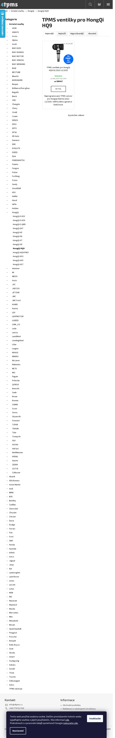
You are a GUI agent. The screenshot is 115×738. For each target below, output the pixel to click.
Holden (15, 208)
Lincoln (12, 584)
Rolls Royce (14, 644)
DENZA (15, 120)
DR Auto (15, 136)
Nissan (12, 624)
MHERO (15, 356)
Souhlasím (95, 718)
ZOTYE (15, 468)
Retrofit (15, 388)
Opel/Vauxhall (15, 628)
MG (10, 596)
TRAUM (15, 428)
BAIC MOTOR (18, 56)
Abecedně (92, 33)
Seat (11, 648)
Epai (14, 156)
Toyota (12, 676)
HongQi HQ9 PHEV (21, 252)
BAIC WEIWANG (18, 64)
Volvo (11, 684)
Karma (15, 308)
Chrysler (13, 512)
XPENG (15, 456)
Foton (14, 180)
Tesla (11, 672)
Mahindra (16, 364)
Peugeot (13, 632)
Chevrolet (13, 508)
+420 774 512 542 (16, 708)
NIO (13, 372)
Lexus (11, 580)
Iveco (11, 556)
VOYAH (15, 444)
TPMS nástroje (15, 688)
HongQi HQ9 (18, 248)
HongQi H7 (17, 240)
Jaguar (12, 560)
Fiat (10, 532)
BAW (14, 68)
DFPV (14, 128)
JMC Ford (16, 300)
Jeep (11, 564)
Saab (14, 392)
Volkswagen (14, 680)
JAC (14, 284)
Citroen (12, 516)
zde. (67, 720)
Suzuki (12, 668)
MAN (11, 592)
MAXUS (15, 352)
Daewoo (15, 140)
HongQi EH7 (18, 228)
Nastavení (18, 730)
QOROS (15, 384)
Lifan (14, 344)
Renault (12, 640)
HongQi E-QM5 (19, 224)
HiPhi (14, 204)
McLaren (16, 360)
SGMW (15, 404)
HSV (14, 192)
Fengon (15, 168)
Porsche (13, 636)
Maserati (13, 600)
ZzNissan (16, 472)
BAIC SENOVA (18, 60)
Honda (12, 544)
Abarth (12, 476)
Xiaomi (15, 460)
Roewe (15, 400)
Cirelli (14, 112)
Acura (14, 36)
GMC (11, 540)
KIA (10, 568)
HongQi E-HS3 (19, 216)
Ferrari (12, 528)
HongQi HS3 (18, 256)
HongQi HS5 (18, 260)
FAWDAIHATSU (18, 160)
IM (13, 272)
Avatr (14, 44)
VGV (14, 440)
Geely (14, 184)
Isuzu (14, 280)
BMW (11, 492)
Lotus (11, 588)
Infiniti (12, 552)
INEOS (15, 276)
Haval (14, 200)
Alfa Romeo (14, 480)
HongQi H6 (17, 236)
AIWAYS (15, 32)
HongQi (15, 212)
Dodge (12, 524)
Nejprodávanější (77, 33)
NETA (14, 368)
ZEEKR (15, 464)
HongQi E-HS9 (19, 220)
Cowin (15, 116)
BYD (11, 496)
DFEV (14, 124)
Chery (14, 108)
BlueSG (15, 76)
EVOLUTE (16, 148)
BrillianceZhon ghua (20, 88)
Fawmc (15, 164)
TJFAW (15, 424)
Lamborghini (14, 572)
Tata (14, 432)
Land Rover (14, 576)
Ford (11, 536)
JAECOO (16, 288)
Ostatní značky (16, 24)
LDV (13, 312)
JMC (14, 296)
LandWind (16, 336)
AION (14, 28)
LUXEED (15, 320)
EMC (14, 144)
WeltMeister (17, 452)
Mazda (12, 608)
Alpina (15, 40)
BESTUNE (16, 72)
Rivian (14, 396)
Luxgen (15, 348)
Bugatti (15, 92)
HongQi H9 (17, 244)
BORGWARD (17, 80)
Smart (12, 656)
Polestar (16, 380)
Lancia (15, 332)
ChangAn (16, 104)
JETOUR (15, 292)
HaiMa (14, 196)
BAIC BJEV (16, 48)
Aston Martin (14, 484)
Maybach (13, 604)
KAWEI (15, 304)
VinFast (15, 448)
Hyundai (12, 548)
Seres (15, 412)
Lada (14, 328)
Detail (58, 88)
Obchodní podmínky (72, 705)
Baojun (15, 84)
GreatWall (16, 188)
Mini (11, 616)
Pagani (15, 376)
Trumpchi (16, 436)
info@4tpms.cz (16, 704)
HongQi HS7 (18, 264)
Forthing (16, 176)
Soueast (16, 420)
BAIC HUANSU (18, 52)
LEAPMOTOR (18, 316)
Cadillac (12, 504)
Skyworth (16, 416)
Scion (14, 408)
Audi (11, 488)
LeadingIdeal (18, 340)
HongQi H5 (17, 232)
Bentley (12, 500)
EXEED (15, 152)
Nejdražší (62, 33)
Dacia (11, 520)
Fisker (15, 172)
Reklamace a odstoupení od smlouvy (79, 708)
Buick (14, 96)
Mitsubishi (13, 620)
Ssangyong (14, 660)
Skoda (12, 652)
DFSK (14, 132)
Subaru (12, 664)
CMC (14, 100)
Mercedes (13, 612)
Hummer (16, 268)
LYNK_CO (16, 324)
